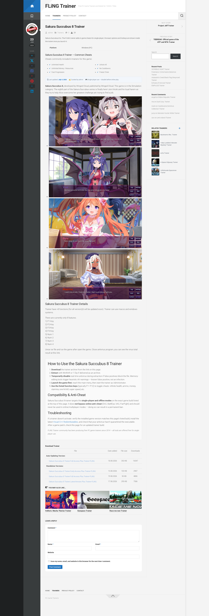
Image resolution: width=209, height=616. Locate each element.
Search (154, 52)
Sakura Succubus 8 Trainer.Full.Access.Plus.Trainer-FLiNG (72, 461)
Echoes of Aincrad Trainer (161, 83)
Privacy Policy (69, 16)
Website (51, 552)
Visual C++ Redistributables (65, 422)
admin (50, 33)
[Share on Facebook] (32, 68)
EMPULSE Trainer (158, 86)
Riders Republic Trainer (166, 97)
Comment (52, 528)
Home (47, 16)
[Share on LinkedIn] (32, 88)
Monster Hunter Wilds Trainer (169, 113)
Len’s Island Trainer (164, 118)
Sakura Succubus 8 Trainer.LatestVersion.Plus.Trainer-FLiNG (73, 482)
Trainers (56, 16)
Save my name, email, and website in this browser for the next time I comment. (81, 561)
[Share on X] (32, 58)
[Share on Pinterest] (32, 78)
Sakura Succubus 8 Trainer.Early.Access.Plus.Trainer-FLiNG (72, 471)
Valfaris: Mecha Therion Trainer (58, 511)
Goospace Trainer (84, 511)
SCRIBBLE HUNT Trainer (161, 69)
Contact (82, 16)
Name (50, 544)
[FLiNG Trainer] (31, 6)
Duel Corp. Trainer (163, 102)
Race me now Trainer (118, 511)
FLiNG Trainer (60, 6)
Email (98, 544)
